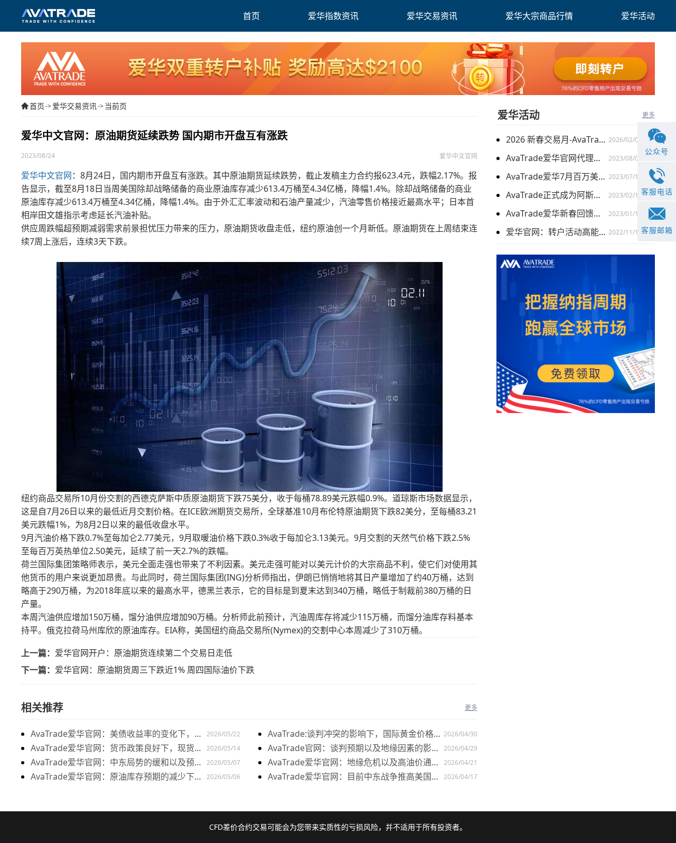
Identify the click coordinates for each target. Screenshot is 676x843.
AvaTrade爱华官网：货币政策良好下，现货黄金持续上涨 (117, 748)
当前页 (116, 106)
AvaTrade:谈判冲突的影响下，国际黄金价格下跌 (355, 734)
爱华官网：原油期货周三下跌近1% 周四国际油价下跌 (155, 670)
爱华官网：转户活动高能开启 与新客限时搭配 (557, 232)
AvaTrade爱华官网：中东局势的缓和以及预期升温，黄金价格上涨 (117, 763)
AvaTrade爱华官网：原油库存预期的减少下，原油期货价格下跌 (117, 777)
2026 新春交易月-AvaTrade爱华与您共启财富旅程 (557, 139)
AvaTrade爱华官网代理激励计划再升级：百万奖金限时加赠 (557, 158)
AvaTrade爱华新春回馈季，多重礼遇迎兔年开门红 (557, 213)
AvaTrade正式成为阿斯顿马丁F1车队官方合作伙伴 (557, 195)
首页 (37, 106)
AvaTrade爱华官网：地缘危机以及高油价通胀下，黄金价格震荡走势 (354, 763)
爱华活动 (518, 115)
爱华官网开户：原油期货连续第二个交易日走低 (143, 653)
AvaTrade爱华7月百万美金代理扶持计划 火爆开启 (557, 176)
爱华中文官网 (46, 175)
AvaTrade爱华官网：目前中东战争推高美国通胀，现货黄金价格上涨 (354, 777)
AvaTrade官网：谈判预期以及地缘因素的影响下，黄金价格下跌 (354, 748)
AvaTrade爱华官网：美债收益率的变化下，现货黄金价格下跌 (117, 734)
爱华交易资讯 (74, 106)
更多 (471, 707)
